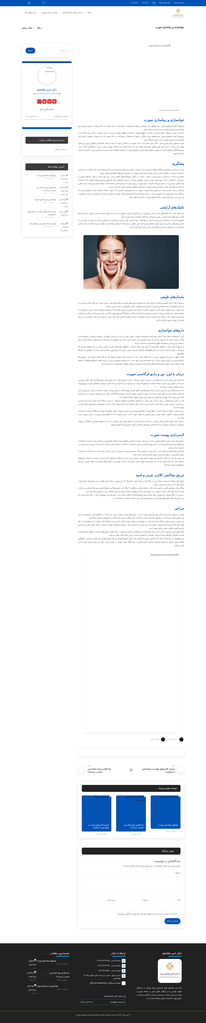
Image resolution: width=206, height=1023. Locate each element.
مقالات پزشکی (155, 739)
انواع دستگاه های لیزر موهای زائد (42, 223)
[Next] (87, 788)
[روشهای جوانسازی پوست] (63, 178)
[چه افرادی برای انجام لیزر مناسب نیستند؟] (63, 191)
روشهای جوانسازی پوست (46, 175)
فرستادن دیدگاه (172, 921)
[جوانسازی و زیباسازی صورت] (63, 203)
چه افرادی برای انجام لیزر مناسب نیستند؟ (59, 975)
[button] (38, 3)
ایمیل (145, 900)
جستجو (30, 50)
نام (178, 900)
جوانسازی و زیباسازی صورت (45, 199)
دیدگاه (177, 873)
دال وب (78, 1015)
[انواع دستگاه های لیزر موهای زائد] (63, 227)
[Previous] (92, 788)
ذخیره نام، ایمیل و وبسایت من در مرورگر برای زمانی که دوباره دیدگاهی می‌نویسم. (147, 914)
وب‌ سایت (111, 900)
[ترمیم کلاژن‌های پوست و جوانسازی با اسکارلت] (63, 215)
